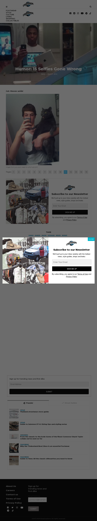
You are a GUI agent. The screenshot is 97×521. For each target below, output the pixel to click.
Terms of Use (82, 274)
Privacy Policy (71, 276)
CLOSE (91, 239)
